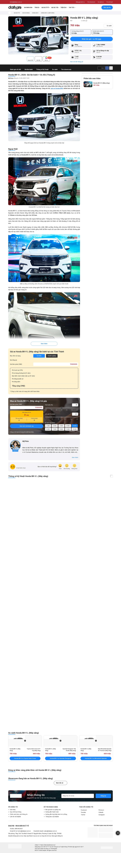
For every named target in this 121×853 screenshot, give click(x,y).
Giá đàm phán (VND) (16, 364)
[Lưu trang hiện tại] (95, 7)
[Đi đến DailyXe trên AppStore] (106, 835)
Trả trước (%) (49, 405)
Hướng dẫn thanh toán (52, 812)
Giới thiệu (13, 809)
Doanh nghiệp (52, 356)
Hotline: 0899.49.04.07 (16, 828)
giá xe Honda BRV (57, 88)
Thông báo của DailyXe (52, 816)
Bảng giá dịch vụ (80, 2)
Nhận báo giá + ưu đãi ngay (91, 39)
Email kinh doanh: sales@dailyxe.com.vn (45, 831)
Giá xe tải (54, 7)
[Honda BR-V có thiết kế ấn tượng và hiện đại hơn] (44, 181)
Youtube (83, 812)
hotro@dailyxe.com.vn (16, 2)
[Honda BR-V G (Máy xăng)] (88, 84)
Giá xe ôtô (45, 7)
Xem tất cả (59, 783)
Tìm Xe (36, 7)
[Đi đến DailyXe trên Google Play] (106, 829)
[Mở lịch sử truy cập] (99, 7)
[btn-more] (111, 68)
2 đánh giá (84, 20)
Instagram (102, 815)
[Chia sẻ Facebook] (107, 68)
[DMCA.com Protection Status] (107, 847)
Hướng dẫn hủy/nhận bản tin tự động (56, 814)
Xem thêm (44, 343)
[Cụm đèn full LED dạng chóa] (44, 316)
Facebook (84, 810)
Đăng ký (103, 796)
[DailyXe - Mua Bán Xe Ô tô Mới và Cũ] (15, 7)
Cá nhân (39, 356)
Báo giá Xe (107, 7)
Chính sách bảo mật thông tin (18, 814)
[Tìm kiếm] (91, 7)
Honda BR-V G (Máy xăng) (101, 83)
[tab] (30, 59)
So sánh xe (101, 2)
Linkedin (101, 812)
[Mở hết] (112, 476)
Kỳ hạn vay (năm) (50, 423)
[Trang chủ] (9, 13)
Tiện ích (63, 7)
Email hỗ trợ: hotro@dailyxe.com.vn (20, 831)
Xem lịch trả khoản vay (27, 426)
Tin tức (71, 7)
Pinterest (101, 810)
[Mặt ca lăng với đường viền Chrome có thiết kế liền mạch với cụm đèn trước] (44, 258)
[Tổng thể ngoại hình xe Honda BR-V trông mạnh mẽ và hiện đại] (38, 35)
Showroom (28, 7)
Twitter (83, 815)
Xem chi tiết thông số (76, 62)
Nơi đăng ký (13, 360)
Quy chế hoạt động (15, 812)
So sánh (109, 26)
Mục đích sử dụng (15, 356)
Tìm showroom (91, 2)
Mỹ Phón (10, 78)
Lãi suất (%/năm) (50, 414)
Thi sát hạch (109, 2)
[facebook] (23, 444)
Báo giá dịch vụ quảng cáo (53, 809)
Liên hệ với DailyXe (15, 816)
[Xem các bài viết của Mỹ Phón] (15, 445)
